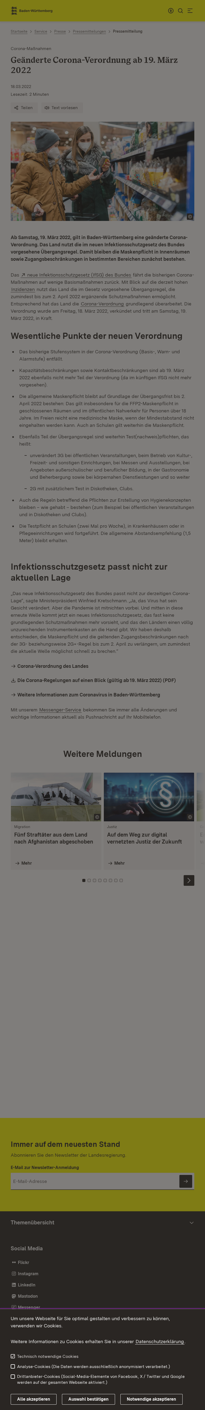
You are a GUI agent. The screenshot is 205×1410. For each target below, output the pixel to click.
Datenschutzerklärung (160, 1341)
